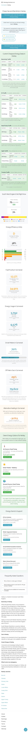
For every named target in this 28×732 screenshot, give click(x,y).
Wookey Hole (4, 681)
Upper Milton (4, 702)
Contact (3, 726)
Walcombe (4, 708)
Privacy (3, 721)
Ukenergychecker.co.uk (9, 2)
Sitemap (3, 728)
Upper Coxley (4, 699)
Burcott (3, 675)
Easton (3, 696)
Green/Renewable (8, 39)
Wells (2, 693)
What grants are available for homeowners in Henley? (14, 590)
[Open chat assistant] (25, 729)
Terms (3, 724)
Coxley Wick (4, 690)
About (3, 714)
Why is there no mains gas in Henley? (13, 581)
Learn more (6, 473)
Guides (3, 716)
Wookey (3, 678)
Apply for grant (7, 457)
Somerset (3, 5)
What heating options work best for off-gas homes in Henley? (14, 585)
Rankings (4, 719)
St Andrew (4, 705)
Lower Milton (4, 687)
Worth (2, 684)
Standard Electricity (8, 36)
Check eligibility (7, 525)
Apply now (6, 539)
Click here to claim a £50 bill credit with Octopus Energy (14, 16)
